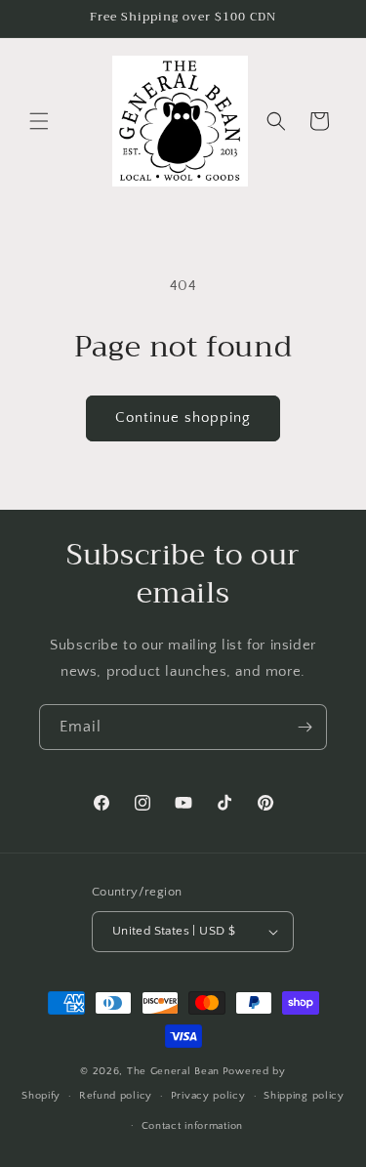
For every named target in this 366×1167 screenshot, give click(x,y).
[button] (39, 121)
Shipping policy (304, 1096)
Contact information (192, 1126)
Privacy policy (208, 1096)
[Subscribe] (304, 727)
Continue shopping (183, 417)
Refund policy (115, 1096)
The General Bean (173, 1071)
